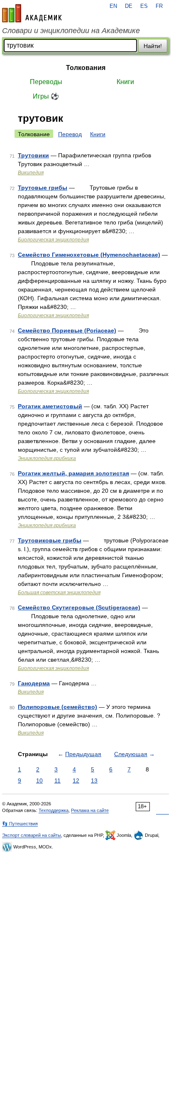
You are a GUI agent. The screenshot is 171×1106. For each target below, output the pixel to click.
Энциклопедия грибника (47, 458)
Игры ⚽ (46, 96)
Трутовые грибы (42, 187)
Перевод (70, 134)
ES (144, 6)
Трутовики (33, 155)
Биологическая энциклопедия (53, 240)
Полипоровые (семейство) (57, 707)
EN (113, 6)
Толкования (85, 67)
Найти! (153, 46)
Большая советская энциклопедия (59, 592)
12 (76, 780)
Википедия (31, 173)
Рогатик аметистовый (50, 406)
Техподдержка (53, 810)
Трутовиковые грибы (49, 540)
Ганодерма (34, 683)
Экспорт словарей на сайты (31, 835)
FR (159, 6)
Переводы (46, 81)
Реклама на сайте (90, 810)
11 (57, 780)
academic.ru (32, 13)
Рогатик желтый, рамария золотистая (73, 473)
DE (128, 6)
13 (94, 780)
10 (39, 780)
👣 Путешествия (20, 823)
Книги (125, 81)
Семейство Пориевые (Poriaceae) (67, 330)
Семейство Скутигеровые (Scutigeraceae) (79, 607)
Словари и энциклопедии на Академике (71, 31)
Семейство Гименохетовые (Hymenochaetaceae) (89, 254)
